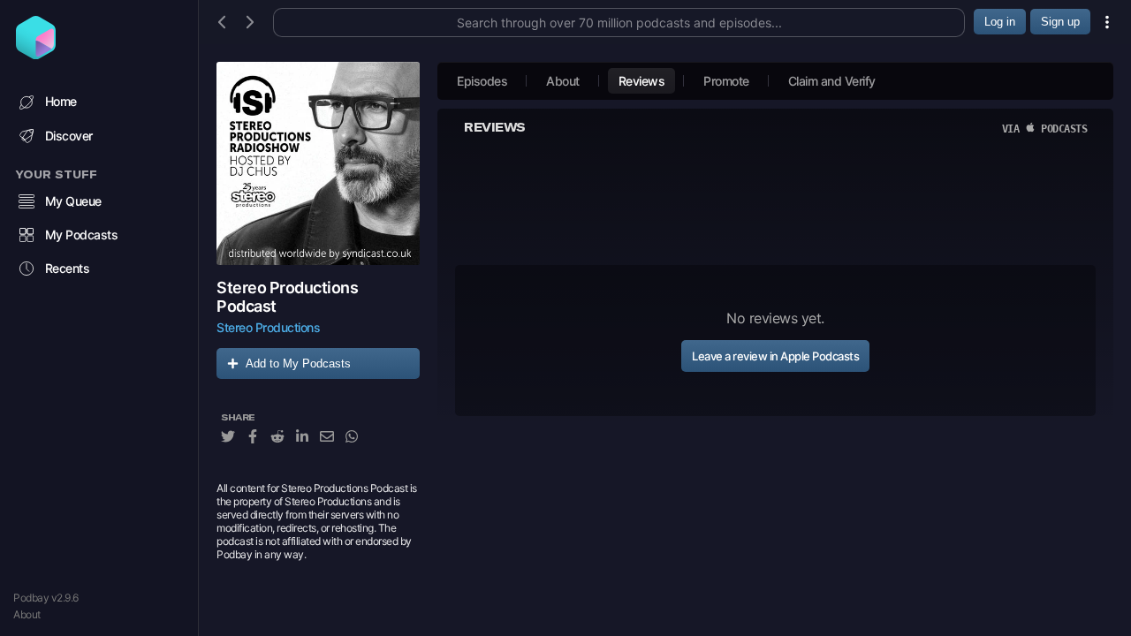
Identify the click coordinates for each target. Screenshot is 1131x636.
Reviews (642, 80)
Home (61, 101)
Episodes (482, 80)
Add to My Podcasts (298, 363)
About (27, 614)
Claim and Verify (832, 80)
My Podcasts (81, 234)
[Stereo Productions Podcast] (318, 163)
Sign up (1060, 21)
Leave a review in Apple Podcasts (775, 356)
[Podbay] (36, 54)
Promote (726, 80)
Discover (69, 135)
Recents (67, 268)
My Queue (73, 200)
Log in (999, 21)
